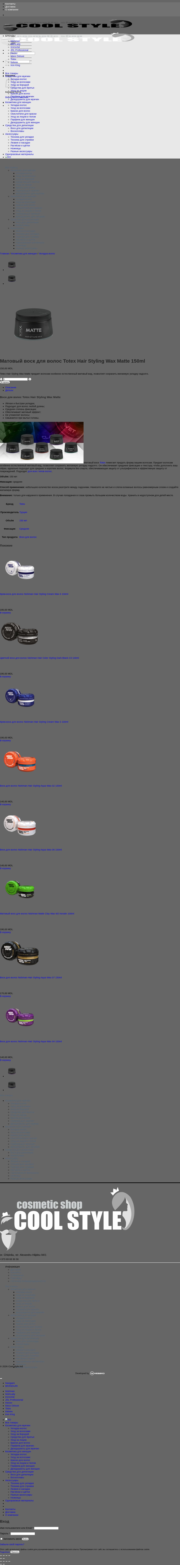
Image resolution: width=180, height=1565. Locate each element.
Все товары (11, 73)
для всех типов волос (40, 471)
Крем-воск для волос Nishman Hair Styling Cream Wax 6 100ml (34, 594)
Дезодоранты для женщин (25, 122)
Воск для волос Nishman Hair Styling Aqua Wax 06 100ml (31, 849)
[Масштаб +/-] (1, 1555)
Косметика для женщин (18, 102)
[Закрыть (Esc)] (9, 1555)
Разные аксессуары (21, 151)
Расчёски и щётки (20, 145)
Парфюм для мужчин (22, 96)
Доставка (10, 6)
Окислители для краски (24, 113)
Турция (23, 512)
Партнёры (16, 1278)
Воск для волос (28, 537)
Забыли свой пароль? (12, 1544)
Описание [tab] (10, 387)
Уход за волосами (20, 82)
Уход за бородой (20, 84)
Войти (25, 1539)
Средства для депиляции (19, 125)
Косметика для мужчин (17, 76)
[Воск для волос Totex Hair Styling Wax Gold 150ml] (11, 283)
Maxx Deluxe (17, 56)
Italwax (14, 62)
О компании (11, 9)
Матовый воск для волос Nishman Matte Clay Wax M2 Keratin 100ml (37, 913)
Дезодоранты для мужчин (25, 99)
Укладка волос (19, 79)
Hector (14, 53)
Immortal (15, 47)
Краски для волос (20, 93)
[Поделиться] (7, 1555)
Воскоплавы (17, 131)
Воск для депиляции (22, 128)
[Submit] (6, 65)
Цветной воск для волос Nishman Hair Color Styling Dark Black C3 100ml (39, 658)
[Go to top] (1, 1378)
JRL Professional (19, 50)
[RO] (8, 157)
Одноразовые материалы (19, 154)
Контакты (10, 3)
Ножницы (16, 148)
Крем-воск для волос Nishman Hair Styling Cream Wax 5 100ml (34, 721)
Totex (13, 59)
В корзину (5, 382)
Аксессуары (11, 134)
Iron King (15, 65)
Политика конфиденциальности (28, 1281)
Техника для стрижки (22, 139)
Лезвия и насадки (20, 142)
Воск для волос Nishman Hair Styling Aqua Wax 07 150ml (31, 977)
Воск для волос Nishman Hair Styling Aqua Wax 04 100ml (31, 1041)
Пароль (5, 1533)
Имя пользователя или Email (16, 1528)
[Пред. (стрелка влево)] (1, 1558)
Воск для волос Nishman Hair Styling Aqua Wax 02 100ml (31, 785)
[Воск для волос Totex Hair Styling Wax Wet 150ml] (11, 269)
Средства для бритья (22, 87)
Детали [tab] (9, 390)
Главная (4, 253)
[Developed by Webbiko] (97, 1373)
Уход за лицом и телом (23, 116)
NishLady (15, 44)
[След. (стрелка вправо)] (4, 1558)
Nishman (15, 41)
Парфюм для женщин (23, 119)
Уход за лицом (18, 90)
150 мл (23, 520)
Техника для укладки (22, 136)
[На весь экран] (4, 1555)
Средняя (24, 528)
